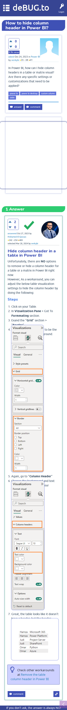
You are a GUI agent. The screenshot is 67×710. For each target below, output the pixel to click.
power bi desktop (29, 93)
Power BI (35, 56)
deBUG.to (31, 7)
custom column (48, 93)
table (12, 97)
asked (11, 56)
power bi (14, 93)
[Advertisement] (33, 155)
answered (12, 233)
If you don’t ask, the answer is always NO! (33, 707)
